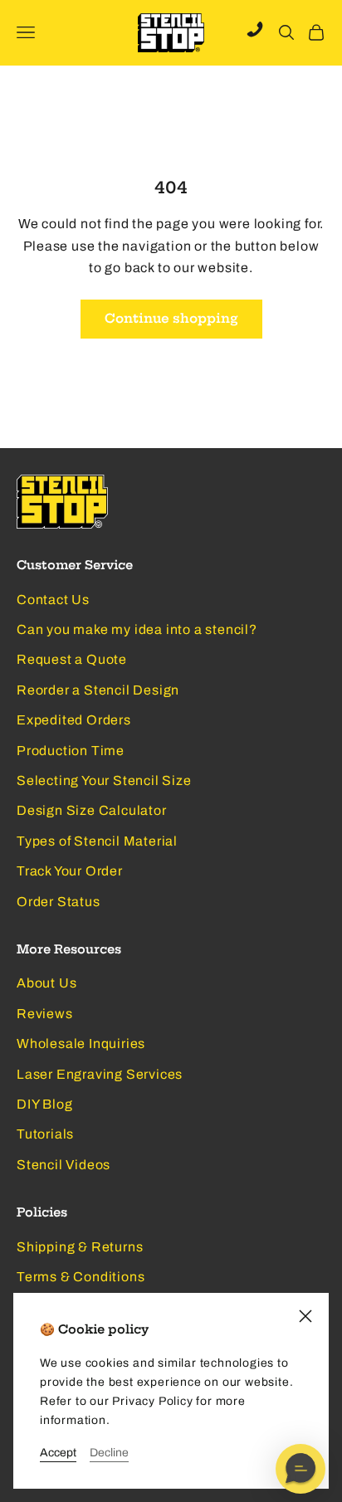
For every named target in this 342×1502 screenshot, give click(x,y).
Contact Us (53, 600)
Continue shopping (171, 318)
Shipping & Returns (80, 1247)
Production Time (71, 751)
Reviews (45, 1014)
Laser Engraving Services (100, 1074)
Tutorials (45, 1134)
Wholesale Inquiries (81, 1043)
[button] (300, 1469)
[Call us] (255, 29)
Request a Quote (72, 659)
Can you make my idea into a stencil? (137, 629)
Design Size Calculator (92, 810)
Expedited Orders (74, 720)
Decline (109, 1452)
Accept (58, 1452)
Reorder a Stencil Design (98, 690)
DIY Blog (44, 1104)
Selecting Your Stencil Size (104, 780)
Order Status (58, 902)
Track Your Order (70, 871)
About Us (46, 983)
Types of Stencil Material (97, 841)
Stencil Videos (63, 1165)
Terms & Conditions (80, 1277)
